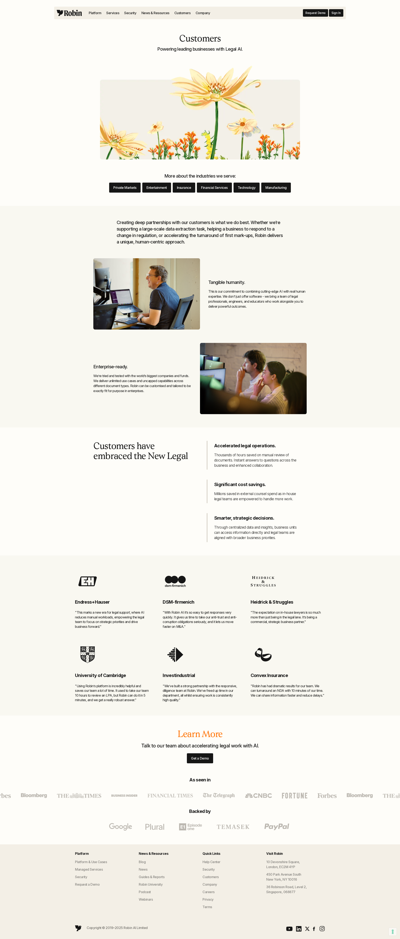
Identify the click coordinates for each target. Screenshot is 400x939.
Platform (95, 13)
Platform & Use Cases (91, 862)
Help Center (211, 862)
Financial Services (214, 188)
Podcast (145, 892)
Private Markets (124, 188)
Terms (207, 907)
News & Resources (155, 13)
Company (203, 13)
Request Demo (315, 13)
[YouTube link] (289, 928)
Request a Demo (87, 884)
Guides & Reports (151, 877)
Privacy (208, 899)
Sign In (336, 13)
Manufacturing (276, 188)
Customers (182, 13)
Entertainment (156, 188)
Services (112, 13)
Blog (142, 862)
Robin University (150, 884)
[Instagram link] (321, 928)
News (143, 869)
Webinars (146, 899)
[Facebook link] (314, 929)
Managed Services (89, 869)
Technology (246, 188)
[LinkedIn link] (299, 929)
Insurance (184, 188)
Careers (208, 892)
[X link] (307, 929)
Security (130, 13)
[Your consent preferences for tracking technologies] (393, 932)
